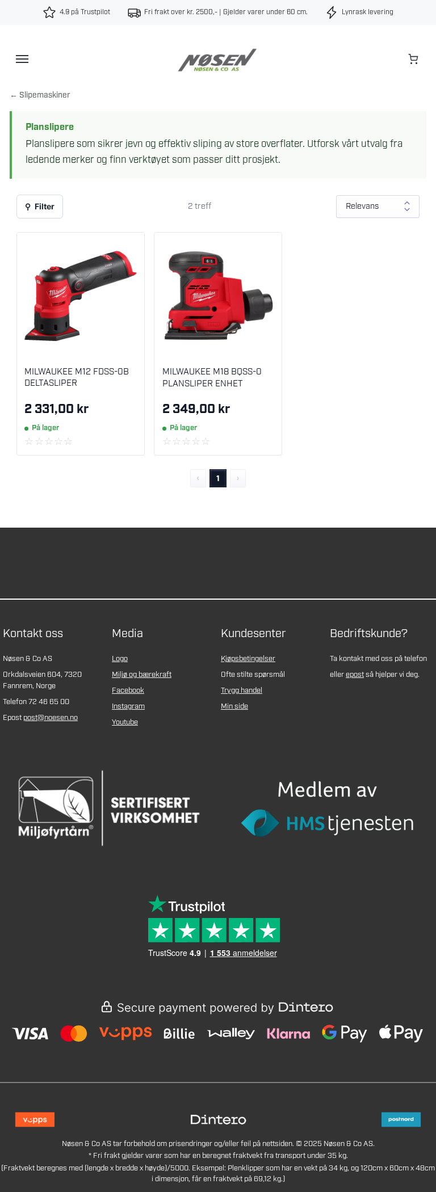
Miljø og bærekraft (141, 675)
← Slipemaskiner (40, 95)
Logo (120, 659)
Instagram (128, 706)
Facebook (128, 691)
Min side (234, 706)
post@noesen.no (50, 718)
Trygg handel (241, 691)
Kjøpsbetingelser (248, 659)
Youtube (125, 722)
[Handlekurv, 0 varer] (414, 59)
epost (355, 675)
